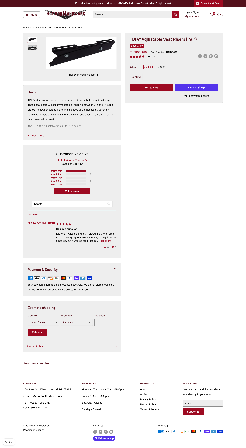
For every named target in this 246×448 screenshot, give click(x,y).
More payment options (196, 95)
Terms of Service (149, 409)
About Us (145, 389)
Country (33, 315)
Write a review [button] (72, 191)
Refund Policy (35, 346)
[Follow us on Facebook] (95, 432)
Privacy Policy (148, 399)
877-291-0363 (43, 402)
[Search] (175, 14)
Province (66, 315)
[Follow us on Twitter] (100, 432)
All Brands (146, 394)
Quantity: (135, 77)
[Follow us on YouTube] (111, 432)
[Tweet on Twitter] (211, 56)
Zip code (99, 315)
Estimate (37, 332)
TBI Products (138, 52)
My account (192, 16)
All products (38, 27)
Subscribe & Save (210, 3)
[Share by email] (216, 56)
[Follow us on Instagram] (106, 432)
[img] (63, 224)
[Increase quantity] (161, 77)
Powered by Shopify (33, 430)
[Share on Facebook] (200, 56)
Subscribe (193, 411)
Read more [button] (105, 240)
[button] (137, 56)
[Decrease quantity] (146, 77)
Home (26, 27)
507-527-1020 (39, 407)
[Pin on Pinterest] (205, 56)
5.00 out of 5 (79, 160)
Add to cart (151, 87)
